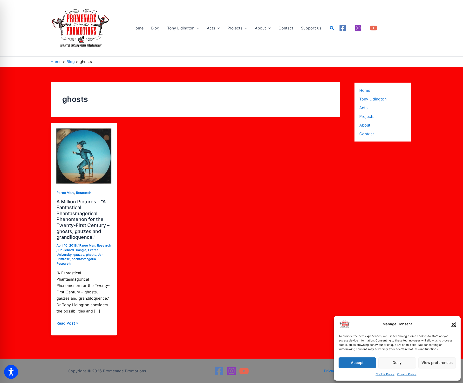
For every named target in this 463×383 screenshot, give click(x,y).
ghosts (91, 254)
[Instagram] (358, 28)
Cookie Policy (385, 374)
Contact (366, 133)
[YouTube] (373, 28)
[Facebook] (342, 28)
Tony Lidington (373, 99)
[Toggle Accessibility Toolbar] (11, 371)
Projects (366, 116)
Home (364, 90)
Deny (397, 362)
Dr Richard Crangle (72, 250)
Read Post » (67, 323)
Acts (363, 107)
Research (83, 193)
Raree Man (65, 193)
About (364, 125)
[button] (453, 324)
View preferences (437, 362)
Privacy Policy (406, 374)
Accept (357, 362)
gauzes (78, 254)
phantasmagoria (84, 259)
